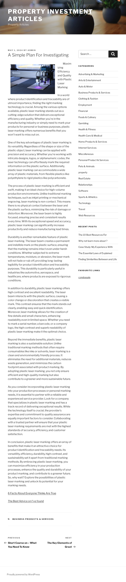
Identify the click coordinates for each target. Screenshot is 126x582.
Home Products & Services (92, 141)
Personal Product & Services (93, 160)
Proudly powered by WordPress (23, 574)
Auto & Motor (85, 86)
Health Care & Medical (90, 135)
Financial (83, 111)
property (82, 172)
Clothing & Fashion (88, 98)
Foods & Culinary (87, 117)
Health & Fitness (87, 129)
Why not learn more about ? (92, 240)
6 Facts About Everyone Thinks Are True (32, 493)
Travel (81, 209)
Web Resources (86, 215)
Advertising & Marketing (91, 74)
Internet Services (87, 147)
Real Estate (84, 178)
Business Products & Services (33, 519)
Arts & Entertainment (89, 80)
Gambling (83, 123)
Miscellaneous (86, 154)
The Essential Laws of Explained (95, 253)
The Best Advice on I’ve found (26, 501)
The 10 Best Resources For (92, 234)
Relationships (85, 184)
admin (32, 50)
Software (83, 190)
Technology (84, 203)
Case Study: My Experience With (95, 247)
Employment (85, 104)
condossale (84, 277)
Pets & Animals (86, 166)
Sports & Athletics (87, 197)
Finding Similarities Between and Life (97, 259)
